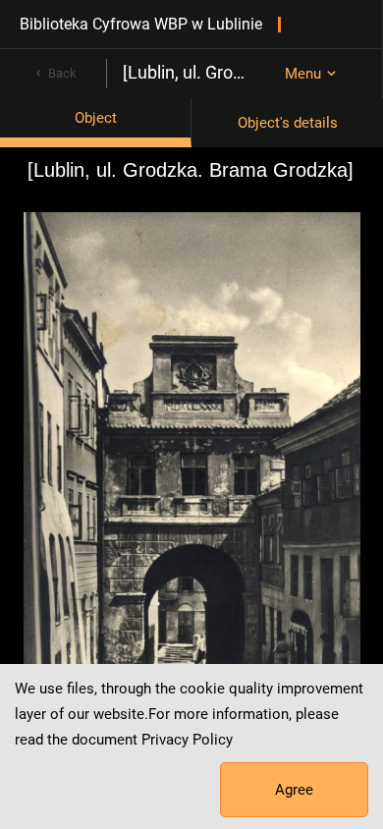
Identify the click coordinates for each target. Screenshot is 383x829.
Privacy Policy (187, 739)
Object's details (288, 123)
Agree (294, 790)
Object (96, 118)
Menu (303, 74)
